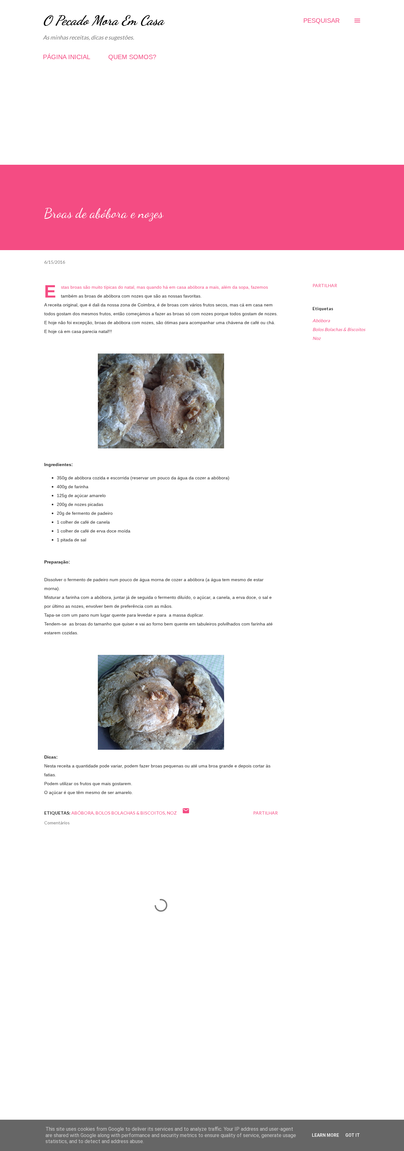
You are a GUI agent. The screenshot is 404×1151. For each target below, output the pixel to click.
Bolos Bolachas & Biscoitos (338, 329)
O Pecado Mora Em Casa (103, 20)
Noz (316, 338)
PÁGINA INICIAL (66, 56)
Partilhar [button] (324, 285)
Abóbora (321, 320)
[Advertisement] (202, 120)
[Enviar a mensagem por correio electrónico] (186, 813)
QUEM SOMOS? (132, 56)
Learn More (325, 1135)
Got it (352, 1135)
